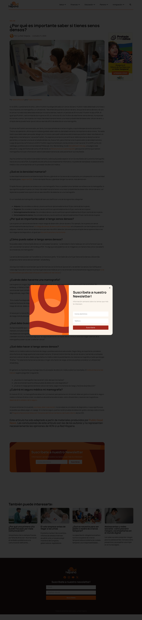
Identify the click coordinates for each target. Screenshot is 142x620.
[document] (71, 310)
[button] (110, 288)
